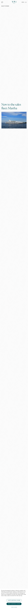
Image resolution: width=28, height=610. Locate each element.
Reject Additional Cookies (14, 603)
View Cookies (14, 607)
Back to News (5, 6)
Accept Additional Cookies (14, 600)
